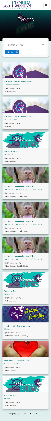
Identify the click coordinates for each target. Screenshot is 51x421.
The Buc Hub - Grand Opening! (17, 326)
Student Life (8, 154)
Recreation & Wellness (12, 364)
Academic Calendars (11, 85)
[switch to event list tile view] (7, 52)
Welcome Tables (11, 151)
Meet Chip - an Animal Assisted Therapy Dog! (23, 186)
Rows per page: (15, 413)
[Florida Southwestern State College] (22, 5)
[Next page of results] (46, 414)
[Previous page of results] (41, 414)
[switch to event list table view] (12, 52)
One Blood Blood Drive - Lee (16, 360)
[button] (44, 44)
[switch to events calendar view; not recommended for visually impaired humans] (16, 52)
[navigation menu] (46, 5)
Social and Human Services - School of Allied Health (23, 189)
